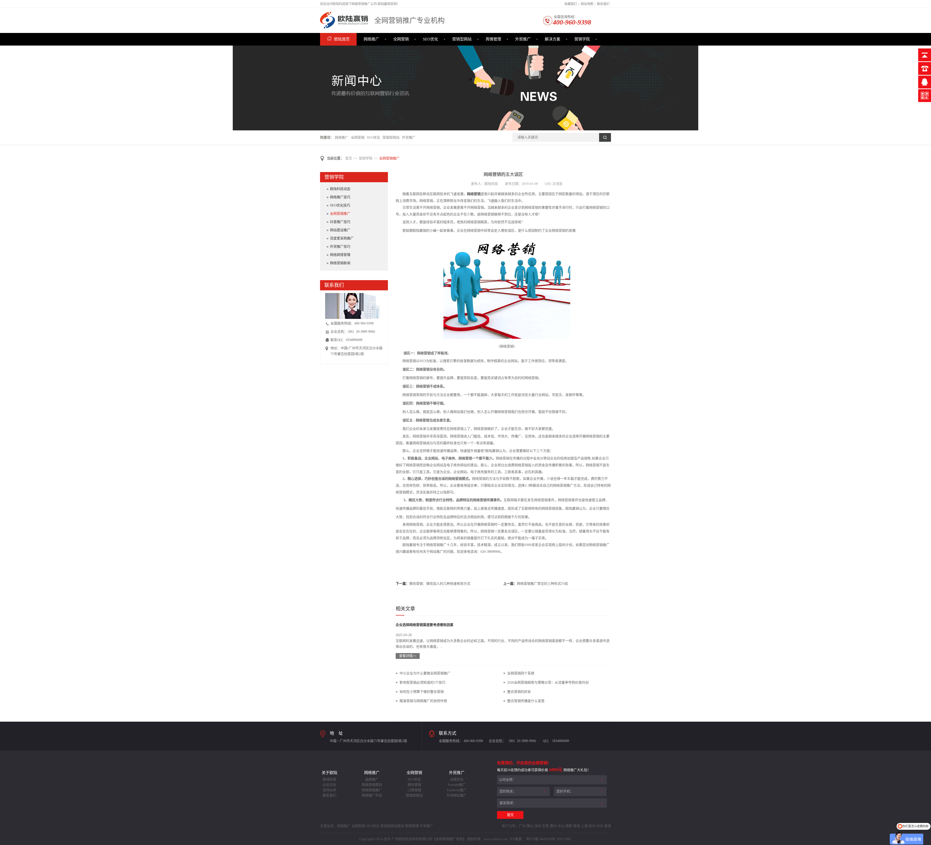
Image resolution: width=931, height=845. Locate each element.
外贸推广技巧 (340, 246)
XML (568, 839)
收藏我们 (570, 4)
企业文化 (329, 785)
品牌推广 (372, 779)
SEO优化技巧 (340, 205)
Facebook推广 (457, 790)
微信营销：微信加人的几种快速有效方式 (439, 583)
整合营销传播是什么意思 (526, 701)
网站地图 (587, 4)
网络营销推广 (372, 790)
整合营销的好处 (519, 692)
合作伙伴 (329, 790)
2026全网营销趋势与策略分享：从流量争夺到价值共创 (548, 682)
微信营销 (414, 785)
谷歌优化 (457, 779)
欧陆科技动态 (340, 189)
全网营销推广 (389, 158)
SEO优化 (430, 39)
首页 (348, 158)
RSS (559, 839)
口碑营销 (414, 790)
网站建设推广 (340, 230)
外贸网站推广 (457, 795)
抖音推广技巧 (340, 222)
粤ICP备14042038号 (540, 839)
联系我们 (603, 4)
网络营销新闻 (340, 263)
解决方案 (552, 39)
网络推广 (371, 39)
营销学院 (582, 39)
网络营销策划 (372, 785)
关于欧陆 (329, 773)
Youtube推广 (457, 785)
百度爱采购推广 (342, 238)
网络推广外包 (372, 795)
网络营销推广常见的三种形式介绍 (542, 583)
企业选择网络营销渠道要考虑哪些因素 (424, 625)
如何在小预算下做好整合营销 (422, 692)
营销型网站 (462, 39)
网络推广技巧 (340, 197)
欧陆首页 (342, 39)
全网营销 (401, 39)
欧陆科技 (329, 779)
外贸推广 (523, 39)
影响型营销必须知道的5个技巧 (422, 682)
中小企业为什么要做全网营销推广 (425, 673)
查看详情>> (408, 656)
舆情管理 (493, 39)
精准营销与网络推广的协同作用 (423, 701)
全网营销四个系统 (520, 673)
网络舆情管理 (340, 255)
